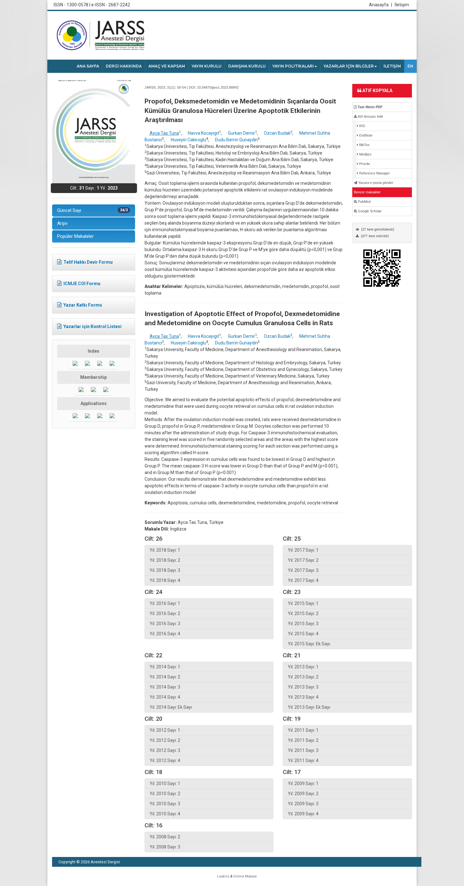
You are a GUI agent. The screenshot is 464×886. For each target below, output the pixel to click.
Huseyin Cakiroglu (188, 139)
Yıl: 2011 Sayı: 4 (303, 760)
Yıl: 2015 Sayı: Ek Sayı (309, 643)
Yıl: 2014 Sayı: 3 (165, 686)
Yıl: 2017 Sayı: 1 (303, 550)
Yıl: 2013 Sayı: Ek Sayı (309, 707)
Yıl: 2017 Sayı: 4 (303, 580)
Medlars (365, 154)
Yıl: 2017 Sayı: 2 (303, 560)
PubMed (364, 201)
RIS (361, 126)
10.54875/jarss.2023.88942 (218, 87)
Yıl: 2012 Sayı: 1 (165, 730)
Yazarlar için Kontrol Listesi (92, 326)
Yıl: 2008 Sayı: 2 (165, 836)
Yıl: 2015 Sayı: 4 (303, 633)
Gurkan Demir (241, 133)
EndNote (365, 135)
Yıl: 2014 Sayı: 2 (165, 676)
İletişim (402, 4)
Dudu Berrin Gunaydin (236, 139)
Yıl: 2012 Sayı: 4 (165, 760)
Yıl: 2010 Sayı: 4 (165, 813)
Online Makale (245, 876)
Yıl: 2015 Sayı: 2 (303, 613)
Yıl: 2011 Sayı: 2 (303, 740)
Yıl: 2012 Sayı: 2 (165, 740)
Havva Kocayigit (203, 133)
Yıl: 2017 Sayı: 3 (303, 570)
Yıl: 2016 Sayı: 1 (165, 603)
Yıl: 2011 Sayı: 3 (303, 750)
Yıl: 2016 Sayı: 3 (165, 623)
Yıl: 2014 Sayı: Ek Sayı (171, 707)
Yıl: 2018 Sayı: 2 (165, 560)
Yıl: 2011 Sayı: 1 (303, 730)
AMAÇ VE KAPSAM (166, 66)
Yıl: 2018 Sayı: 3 (165, 570)
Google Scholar (369, 211)
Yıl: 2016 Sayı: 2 (165, 613)
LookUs (223, 876)
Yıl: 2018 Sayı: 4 (165, 580)
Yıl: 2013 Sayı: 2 (303, 676)
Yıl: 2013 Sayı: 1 (303, 666)
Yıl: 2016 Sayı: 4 (165, 633)
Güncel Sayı (92, 210)
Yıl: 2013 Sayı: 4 (303, 697)
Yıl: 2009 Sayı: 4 (303, 813)
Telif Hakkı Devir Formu (88, 262)
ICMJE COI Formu (81, 283)
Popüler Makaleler (75, 236)
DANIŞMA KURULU (247, 66)
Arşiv (62, 223)
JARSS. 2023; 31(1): (160, 87)
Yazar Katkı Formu (82, 305)
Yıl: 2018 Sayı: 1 (165, 550)
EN (410, 66)
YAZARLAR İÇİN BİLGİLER (349, 66)
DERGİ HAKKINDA (124, 66)
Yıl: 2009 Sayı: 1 (303, 783)
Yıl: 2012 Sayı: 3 (165, 750)
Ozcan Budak (277, 133)
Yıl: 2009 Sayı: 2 (303, 793)
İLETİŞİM (392, 66)
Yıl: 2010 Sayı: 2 (165, 793)
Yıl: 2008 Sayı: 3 (165, 846)
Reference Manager (374, 173)
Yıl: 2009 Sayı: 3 (303, 803)
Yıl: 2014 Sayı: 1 (165, 666)
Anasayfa (380, 4)
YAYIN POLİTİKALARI (293, 66)
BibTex (364, 145)
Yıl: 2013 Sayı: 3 (303, 686)
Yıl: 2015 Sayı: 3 (303, 623)
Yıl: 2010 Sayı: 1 (165, 783)
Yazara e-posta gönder (375, 183)
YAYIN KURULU (207, 66)
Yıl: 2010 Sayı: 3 (165, 803)
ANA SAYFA (88, 66)
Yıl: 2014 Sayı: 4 (165, 697)
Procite (364, 164)
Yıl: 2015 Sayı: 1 (303, 603)
